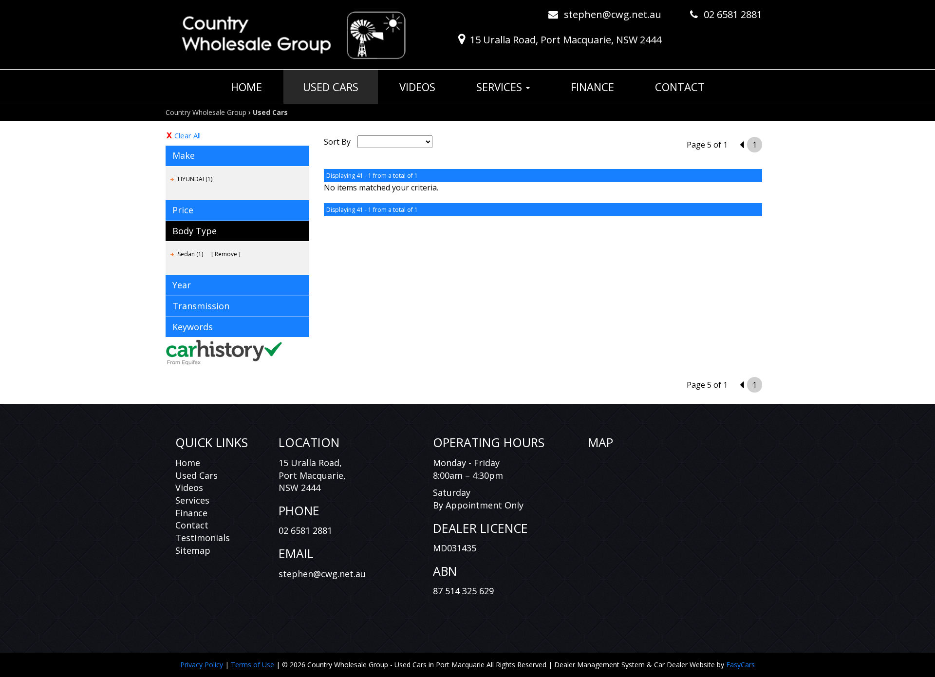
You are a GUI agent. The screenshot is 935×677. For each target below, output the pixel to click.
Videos (417, 86)
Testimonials (202, 538)
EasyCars (740, 664)
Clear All (187, 135)
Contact (680, 86)
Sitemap (192, 550)
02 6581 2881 (733, 14)
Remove (226, 254)
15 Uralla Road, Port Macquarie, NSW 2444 (565, 39)
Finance (592, 86)
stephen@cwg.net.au (612, 14)
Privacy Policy (202, 664)
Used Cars (330, 86)
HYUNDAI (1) (195, 179)
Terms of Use (253, 664)
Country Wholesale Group (206, 112)
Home (246, 86)
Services (500, 86)
